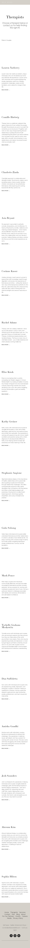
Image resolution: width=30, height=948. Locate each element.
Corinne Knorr (10, 271)
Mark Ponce (8, 575)
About (23, 914)
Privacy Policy (18, 918)
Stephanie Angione (12, 473)
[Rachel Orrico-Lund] (11, 935)
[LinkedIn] (18, 935)
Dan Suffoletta (10, 678)
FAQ (13, 914)
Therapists (14, 912)
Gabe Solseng (9, 528)
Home (6, 912)
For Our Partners (8, 916)
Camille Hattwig (10, 117)
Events (18, 916)
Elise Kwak (8, 372)
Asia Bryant (8, 218)
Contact (7, 914)
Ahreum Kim (9, 827)
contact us (8, 25)
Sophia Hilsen (9, 876)
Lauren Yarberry (11, 68)
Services (22, 912)
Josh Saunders (9, 776)
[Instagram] (15, 935)
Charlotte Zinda (10, 172)
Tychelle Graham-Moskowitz (11, 626)
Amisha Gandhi (10, 726)
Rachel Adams (9, 322)
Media (9, 918)
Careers (25, 916)
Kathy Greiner (9, 421)
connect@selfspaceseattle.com (11, 927)
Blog (18, 914)
